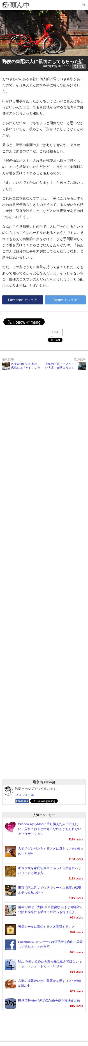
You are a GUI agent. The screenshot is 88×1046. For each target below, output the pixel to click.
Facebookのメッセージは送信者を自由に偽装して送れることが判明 (50, 944)
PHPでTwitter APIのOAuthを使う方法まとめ (49, 1000)
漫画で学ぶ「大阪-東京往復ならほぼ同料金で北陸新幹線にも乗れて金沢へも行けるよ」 (50, 909)
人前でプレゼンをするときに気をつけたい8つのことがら (50, 851)
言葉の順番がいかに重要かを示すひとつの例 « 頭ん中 (49, 983)
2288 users (76, 839)
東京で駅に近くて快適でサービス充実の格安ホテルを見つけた (49, 890)
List (55, 332)
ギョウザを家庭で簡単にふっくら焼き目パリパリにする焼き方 (49, 870)
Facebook (22, 801)
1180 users (76, 859)
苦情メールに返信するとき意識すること (46, 926)
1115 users (76, 898)
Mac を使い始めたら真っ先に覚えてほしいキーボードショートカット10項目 (50, 964)
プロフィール (24, 795)
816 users (76, 1006)
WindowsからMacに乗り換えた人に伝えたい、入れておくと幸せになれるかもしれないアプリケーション (49, 829)
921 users (76, 952)
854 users (76, 971)
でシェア (22, 300)
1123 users (76, 878)
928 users (76, 932)
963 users (76, 917)
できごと (79, 66)
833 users (76, 991)
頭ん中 (19, 5)
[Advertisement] (44, 580)
